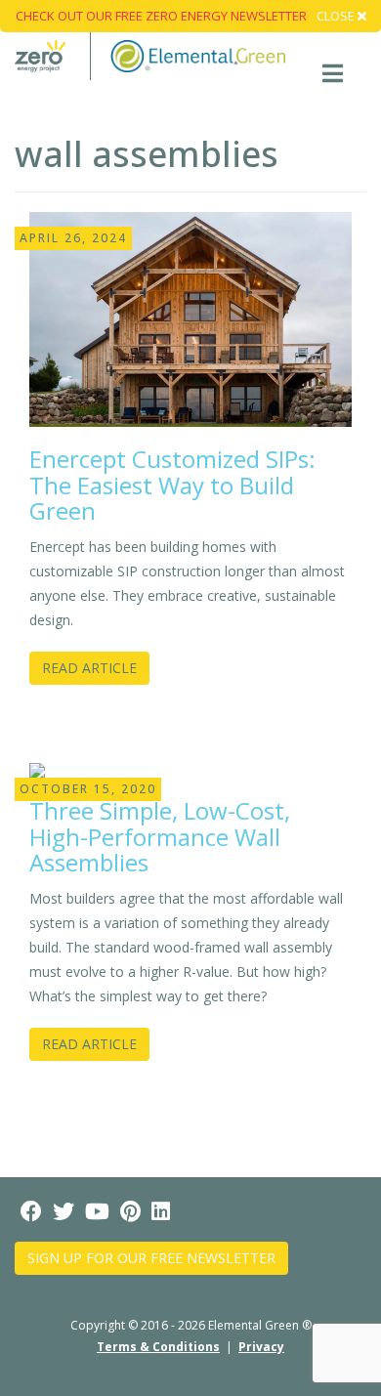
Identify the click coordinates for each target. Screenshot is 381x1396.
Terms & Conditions (158, 1346)
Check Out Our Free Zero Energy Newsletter (161, 15)
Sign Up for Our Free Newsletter (151, 1257)
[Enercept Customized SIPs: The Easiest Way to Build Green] (190, 318)
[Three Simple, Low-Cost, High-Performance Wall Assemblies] (37, 769)
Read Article (89, 667)
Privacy (261, 1346)
